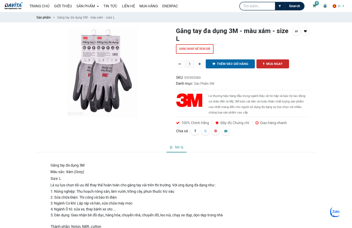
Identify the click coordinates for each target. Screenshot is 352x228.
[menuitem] (39, 6)
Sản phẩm (43, 17)
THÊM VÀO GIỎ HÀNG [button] (232, 64)
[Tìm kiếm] (294, 6)
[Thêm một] (199, 64)
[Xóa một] (179, 64)
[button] (296, 31)
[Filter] (280, 6)
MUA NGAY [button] (274, 64)
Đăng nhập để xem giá (194, 48)
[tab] (176, 147)
